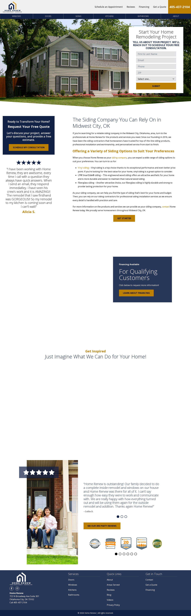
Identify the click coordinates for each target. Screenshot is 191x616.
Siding (78, 16)
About (176, 16)
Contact (149, 579)
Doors (48, 16)
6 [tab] (136, 554)
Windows (16, 16)
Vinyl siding (83, 167)
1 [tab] (118, 517)
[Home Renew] (12, 6)
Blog (109, 594)
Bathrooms (143, 16)
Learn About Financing (136, 293)
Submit (156, 86)
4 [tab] (128, 554)
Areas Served (113, 584)
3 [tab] (126, 517)
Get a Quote (159, 6)
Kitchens (109, 16)
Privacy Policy (113, 605)
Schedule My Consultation (29, 147)
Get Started (124, 218)
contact (165, 206)
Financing (144, 6)
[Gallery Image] (36, 380)
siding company (119, 157)
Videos (110, 599)
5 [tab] (132, 554)
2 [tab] (122, 517)
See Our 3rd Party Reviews (101, 525)
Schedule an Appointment (109, 6)
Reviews (131, 6)
